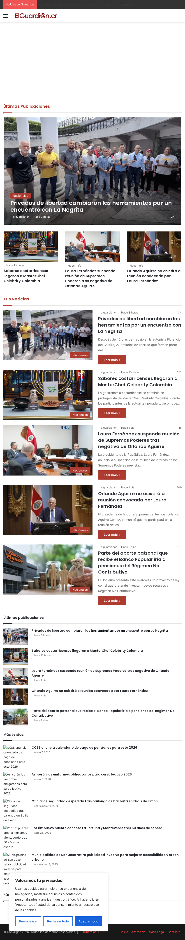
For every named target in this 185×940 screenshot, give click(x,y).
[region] (58, 902)
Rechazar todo (58, 921)
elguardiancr (21, 216)
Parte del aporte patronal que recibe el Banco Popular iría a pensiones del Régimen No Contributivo (133, 562)
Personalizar (28, 921)
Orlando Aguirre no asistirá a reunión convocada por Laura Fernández (153, 276)
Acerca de (138, 932)
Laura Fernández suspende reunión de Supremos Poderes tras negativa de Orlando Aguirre (103, 4)
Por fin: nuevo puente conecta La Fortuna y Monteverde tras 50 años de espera (97, 828)
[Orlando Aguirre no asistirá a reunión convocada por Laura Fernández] (154, 246)
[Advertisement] (92, 69)
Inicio (124, 932)
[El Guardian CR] (36, 15)
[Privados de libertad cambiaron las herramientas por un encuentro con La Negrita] (93, 170)
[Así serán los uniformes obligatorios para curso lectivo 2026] (15, 784)
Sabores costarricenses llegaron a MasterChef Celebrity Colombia (26, 276)
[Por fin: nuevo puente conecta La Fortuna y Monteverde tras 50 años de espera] (15, 837)
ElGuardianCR (90, 932)
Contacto (174, 932)
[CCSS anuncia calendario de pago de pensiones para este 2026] (15, 757)
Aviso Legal (156, 932)
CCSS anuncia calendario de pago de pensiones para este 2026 (84, 747)
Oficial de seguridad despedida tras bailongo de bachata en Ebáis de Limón (95, 801)
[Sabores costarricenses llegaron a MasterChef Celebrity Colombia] (31, 246)
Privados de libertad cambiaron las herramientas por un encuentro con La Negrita (139, 325)
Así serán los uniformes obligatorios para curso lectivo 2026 (82, 774)
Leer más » (112, 360)
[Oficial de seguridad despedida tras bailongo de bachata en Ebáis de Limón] (15, 811)
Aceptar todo (88, 921)
